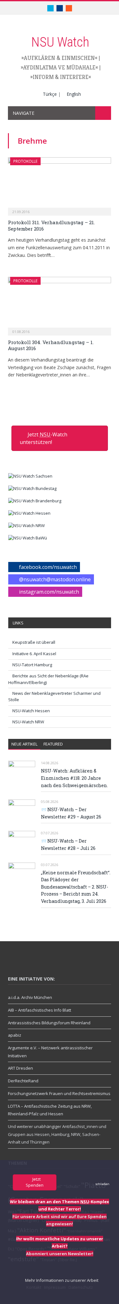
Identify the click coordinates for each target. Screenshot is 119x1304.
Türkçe (50, 94)
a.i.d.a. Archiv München (30, 997)
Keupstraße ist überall (33, 642)
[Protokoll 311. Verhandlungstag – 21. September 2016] (59, 184)
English (74, 94)
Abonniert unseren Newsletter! (59, 1253)
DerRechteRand (23, 1081)
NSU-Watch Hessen (31, 711)
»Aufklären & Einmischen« (59, 58)
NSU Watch (60, 42)
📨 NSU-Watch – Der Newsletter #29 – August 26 (71, 813)
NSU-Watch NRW (28, 722)
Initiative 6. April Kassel (34, 653)
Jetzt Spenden (34, 1182)
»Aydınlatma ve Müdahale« (59, 67)
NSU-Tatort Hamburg (32, 665)
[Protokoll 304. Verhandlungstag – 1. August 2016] (59, 304)
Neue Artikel (24, 744)
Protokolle (25, 161)
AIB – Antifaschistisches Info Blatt (39, 1010)
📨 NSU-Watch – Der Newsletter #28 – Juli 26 (68, 844)
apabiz (14, 1035)
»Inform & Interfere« (60, 77)
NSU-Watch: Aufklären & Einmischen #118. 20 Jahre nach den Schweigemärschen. (74, 778)
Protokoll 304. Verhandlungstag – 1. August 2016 (51, 345)
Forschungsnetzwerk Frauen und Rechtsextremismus (59, 1093)
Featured (53, 744)
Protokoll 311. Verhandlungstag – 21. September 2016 (51, 225)
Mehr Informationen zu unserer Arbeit (61, 1280)
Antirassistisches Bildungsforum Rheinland (49, 1023)
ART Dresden (20, 1068)
